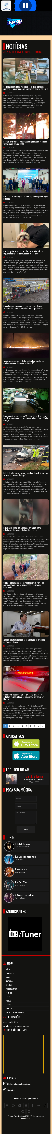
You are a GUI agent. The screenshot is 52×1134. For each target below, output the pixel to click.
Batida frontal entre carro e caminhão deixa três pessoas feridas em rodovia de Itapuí (25, 474)
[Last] (43, 726)
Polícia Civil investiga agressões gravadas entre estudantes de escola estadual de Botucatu (22, 529)
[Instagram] (7, 1105)
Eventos (9, 992)
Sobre (8, 977)
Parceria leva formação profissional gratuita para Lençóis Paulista (25, 197)
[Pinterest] (22, 1111)
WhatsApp (11, 1090)
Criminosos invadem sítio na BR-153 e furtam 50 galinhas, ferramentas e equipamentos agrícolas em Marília (23, 697)
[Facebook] (32, 1105)
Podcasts (10, 973)
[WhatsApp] (13, 1105)
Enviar (26, 829)
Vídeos (8, 1000)
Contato (9, 1008)
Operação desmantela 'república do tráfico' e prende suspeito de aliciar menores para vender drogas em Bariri (25, 88)
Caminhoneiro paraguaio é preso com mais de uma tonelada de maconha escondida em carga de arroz (23, 307)
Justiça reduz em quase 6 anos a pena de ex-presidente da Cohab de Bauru (24, 641)
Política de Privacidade (15, 1012)
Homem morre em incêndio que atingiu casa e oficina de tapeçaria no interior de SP (25, 143)
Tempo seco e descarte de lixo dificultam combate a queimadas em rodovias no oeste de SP (23, 362)
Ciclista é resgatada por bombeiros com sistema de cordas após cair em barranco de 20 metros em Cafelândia (23, 585)
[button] (46, 18)
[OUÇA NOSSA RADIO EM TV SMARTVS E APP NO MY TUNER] (25, 929)
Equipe (8, 1004)
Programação (11, 989)
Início (8, 969)
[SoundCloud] (38, 1105)
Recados (9, 985)
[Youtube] (26, 1105)
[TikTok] (45, 1105)
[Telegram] (19, 1105)
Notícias (9, 981)
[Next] (39, 726)
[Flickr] (29, 1111)
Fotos (8, 996)
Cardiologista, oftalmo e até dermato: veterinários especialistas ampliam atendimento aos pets (23, 252)
